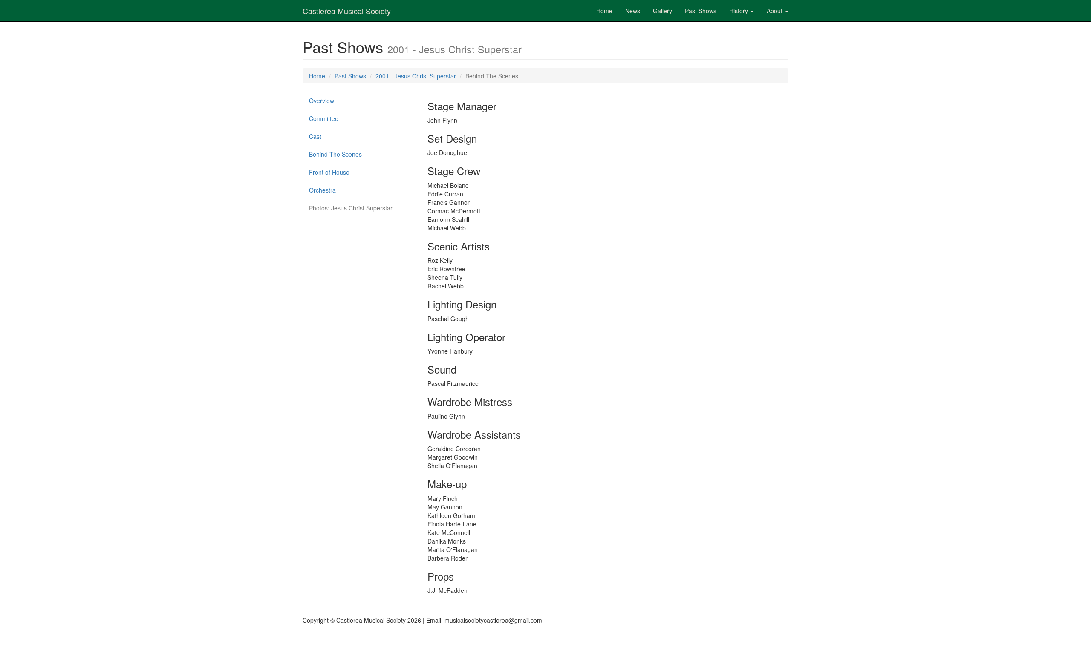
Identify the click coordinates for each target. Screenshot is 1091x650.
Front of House (329, 172)
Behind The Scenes (335, 154)
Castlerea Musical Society (347, 10)
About (775, 10)
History (739, 10)
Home (604, 10)
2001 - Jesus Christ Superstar (415, 76)
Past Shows (700, 10)
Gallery (662, 10)
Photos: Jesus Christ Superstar (351, 208)
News (632, 10)
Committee (323, 118)
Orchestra (322, 190)
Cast (315, 136)
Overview (321, 100)
